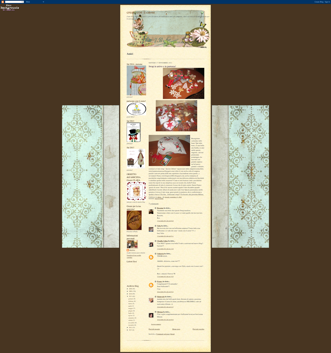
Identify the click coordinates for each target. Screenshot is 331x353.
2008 (130, 289)
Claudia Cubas (162, 241)
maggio (130, 308)
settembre (131, 318)
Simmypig (161, 296)
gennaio (131, 299)
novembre (131, 323)
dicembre (131, 325)
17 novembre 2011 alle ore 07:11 (165, 236)
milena (132, 250)
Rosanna (160, 208)
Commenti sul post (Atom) (165, 334)
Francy (159, 281)
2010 (130, 294)
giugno (130, 311)
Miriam (160, 312)
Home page (176, 329)
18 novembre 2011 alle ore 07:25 (165, 292)
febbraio (131, 301)
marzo (130, 303)
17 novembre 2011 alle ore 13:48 (165, 249)
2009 (130, 291)
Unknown (160, 253)
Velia (159, 225)
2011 (130, 296)
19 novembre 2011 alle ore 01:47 (165, 307)
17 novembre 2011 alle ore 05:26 (165, 221)
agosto (130, 315)
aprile (130, 306)
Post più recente (154, 329)
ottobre (130, 320)
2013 (130, 330)
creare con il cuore (141, 12)
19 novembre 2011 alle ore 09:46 (165, 319)
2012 (130, 327)
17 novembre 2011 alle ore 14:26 (165, 276)
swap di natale (159, 198)
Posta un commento (156, 324)
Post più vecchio (198, 329)
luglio (130, 313)
